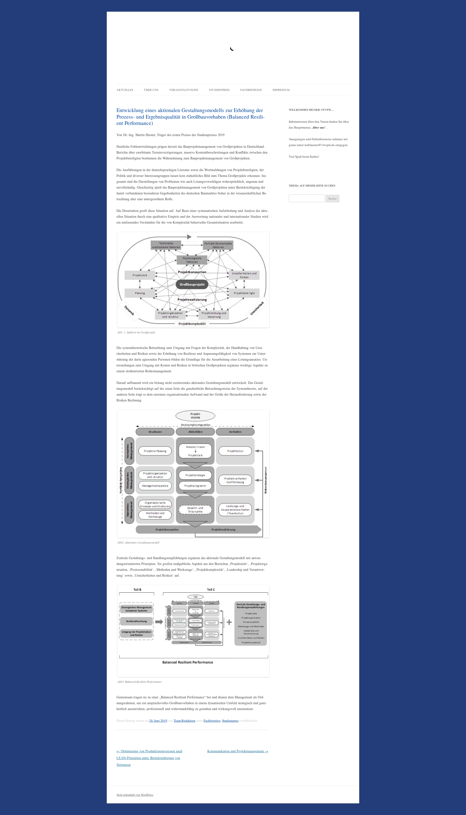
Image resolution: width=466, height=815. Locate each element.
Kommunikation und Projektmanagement (237, 751)
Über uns (151, 90)
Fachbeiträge (251, 90)
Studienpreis (219, 90)
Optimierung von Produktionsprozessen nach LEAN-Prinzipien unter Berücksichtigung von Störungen (149, 758)
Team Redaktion (184, 720)
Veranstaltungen (183, 90)
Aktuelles (124, 90)
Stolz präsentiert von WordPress (134, 795)
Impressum (281, 90)
